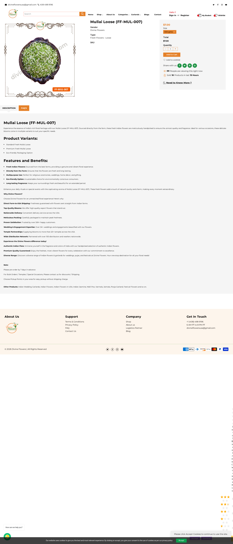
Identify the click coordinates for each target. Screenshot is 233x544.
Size (165, 28)
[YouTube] (226, 5)
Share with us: (170, 65)
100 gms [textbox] (168, 32)
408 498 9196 (46, 5)
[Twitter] (214, 5)
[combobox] (169, 32)
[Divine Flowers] (13, 14)
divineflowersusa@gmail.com (22, 5)
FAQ (67, 328)
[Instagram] (222, 5)
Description (9, 108)
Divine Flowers (97, 30)
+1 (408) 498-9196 (195, 322)
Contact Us (70, 331)
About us (130, 325)
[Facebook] (218, 5)
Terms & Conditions (74, 322)
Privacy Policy (71, 325)
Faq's (24, 108)
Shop (128, 322)
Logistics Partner (134, 328)
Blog (128, 331)
